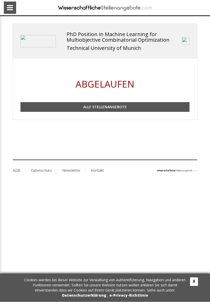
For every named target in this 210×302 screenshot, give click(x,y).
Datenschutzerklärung (84, 295)
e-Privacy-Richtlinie (128, 295)
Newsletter (71, 170)
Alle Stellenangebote (105, 106)
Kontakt (97, 170)
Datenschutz (41, 170)
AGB (16, 170)
